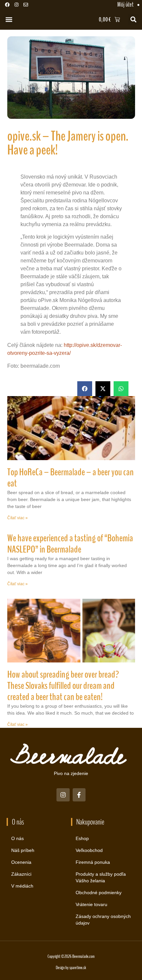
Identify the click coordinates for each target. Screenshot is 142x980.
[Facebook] (7, 4)
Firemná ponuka (93, 862)
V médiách (22, 886)
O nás (17, 838)
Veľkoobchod (89, 850)
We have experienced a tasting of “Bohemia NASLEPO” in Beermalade (70, 543)
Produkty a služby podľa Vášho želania (101, 877)
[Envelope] (25, 4)
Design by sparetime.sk (71, 967)
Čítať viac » (17, 518)
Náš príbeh (22, 850)
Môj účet (125, 4)
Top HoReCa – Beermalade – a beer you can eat (70, 477)
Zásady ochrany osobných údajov (103, 920)
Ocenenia (21, 862)
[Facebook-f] (79, 794)
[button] (8, 19)
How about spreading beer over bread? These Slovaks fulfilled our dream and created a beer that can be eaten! (63, 686)
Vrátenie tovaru (91, 904)
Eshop (82, 838)
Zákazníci (21, 874)
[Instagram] (16, 4)
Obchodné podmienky (99, 892)
